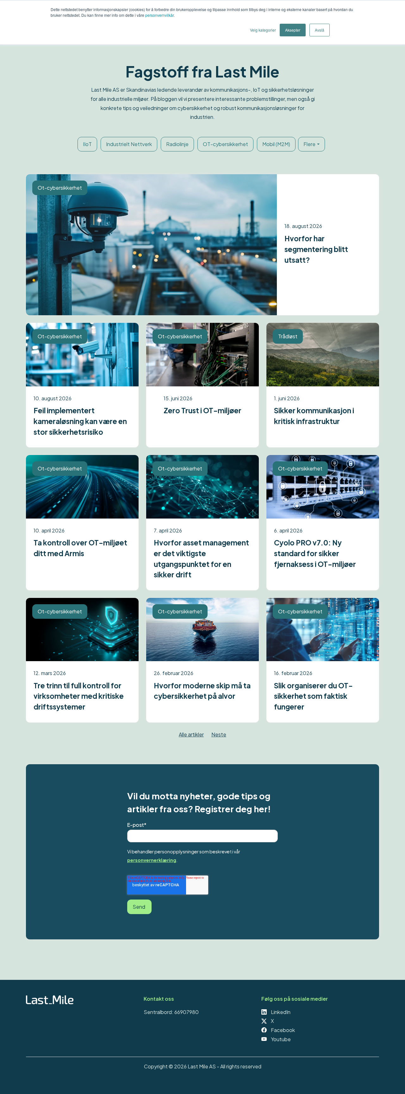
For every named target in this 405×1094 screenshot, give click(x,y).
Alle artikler (191, 734)
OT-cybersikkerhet (225, 144)
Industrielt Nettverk (129, 144)
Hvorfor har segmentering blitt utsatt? (316, 249)
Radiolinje (177, 144)
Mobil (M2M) (276, 144)
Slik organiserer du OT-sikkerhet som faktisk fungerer (313, 696)
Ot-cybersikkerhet (60, 187)
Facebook (282, 1030)
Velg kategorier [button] (263, 30)
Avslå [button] (319, 30)
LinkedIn (280, 1012)
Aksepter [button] (292, 30)
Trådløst (287, 336)
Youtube (280, 1039)
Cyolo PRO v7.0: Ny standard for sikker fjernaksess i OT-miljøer (315, 553)
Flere (309, 144)
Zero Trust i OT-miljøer (202, 410)
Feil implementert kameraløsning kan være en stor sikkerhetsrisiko (80, 421)
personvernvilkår (159, 15)
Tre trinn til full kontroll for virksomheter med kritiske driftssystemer (79, 696)
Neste (218, 734)
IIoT (87, 144)
